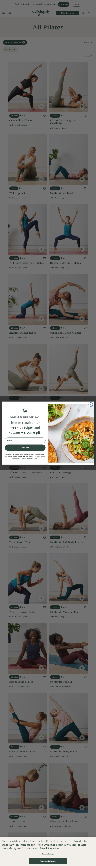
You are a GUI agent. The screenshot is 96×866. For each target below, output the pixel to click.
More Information (49, 848)
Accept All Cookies (48, 861)
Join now (25, 447)
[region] (48, 851)
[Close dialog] (91, 404)
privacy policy (20, 458)
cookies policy (33, 458)
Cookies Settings (48, 854)
